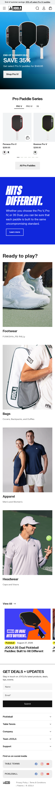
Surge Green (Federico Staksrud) (35, 152)
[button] (4, 8)
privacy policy (22, 783)
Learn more (14, 232)
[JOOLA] (15, 8)
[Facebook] (36, 764)
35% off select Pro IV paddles (38, 2)
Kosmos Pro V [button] (40, 144)
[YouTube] (48, 764)
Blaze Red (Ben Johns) (4, 152)
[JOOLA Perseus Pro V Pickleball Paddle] (17, 127)
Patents (20, 786)
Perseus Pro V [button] (10, 144)
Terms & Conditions (38, 783)
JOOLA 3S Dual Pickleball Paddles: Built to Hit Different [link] (24, 649)
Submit (27, 703)
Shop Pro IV (12, 74)
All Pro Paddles (27, 165)
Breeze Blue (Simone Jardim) (8, 152)
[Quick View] (27, 137)
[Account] (43, 8)
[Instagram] (42, 764)
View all (7, 603)
